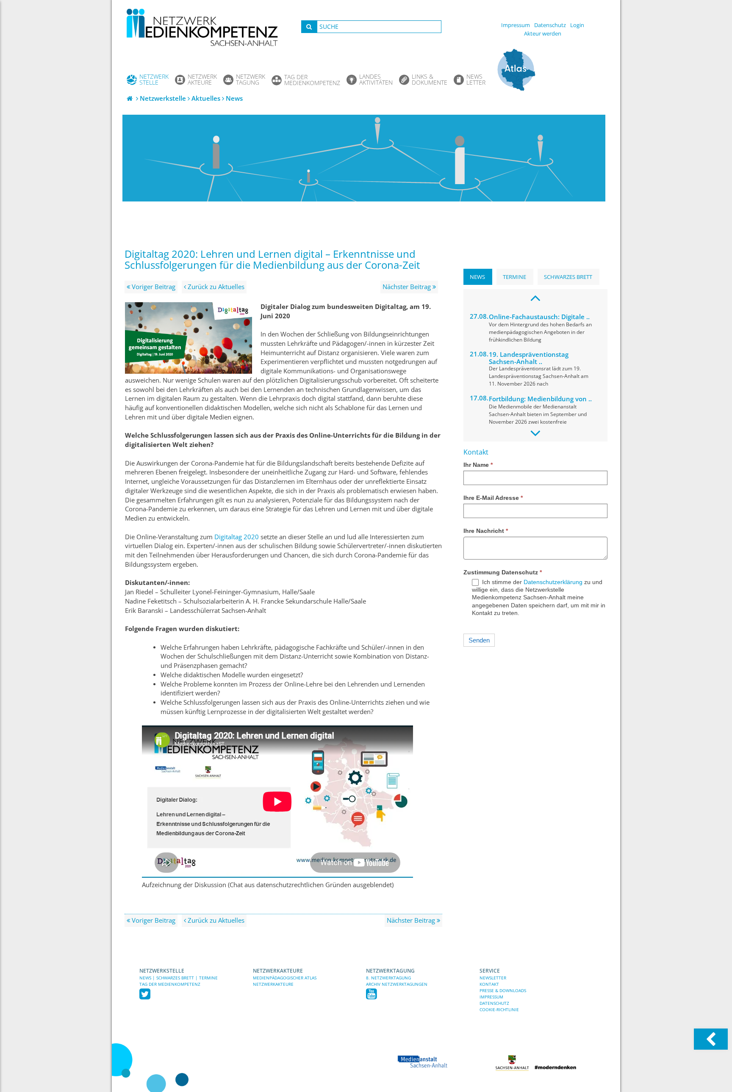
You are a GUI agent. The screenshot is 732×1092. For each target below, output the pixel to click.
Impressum (515, 25)
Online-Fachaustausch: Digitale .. (539, 316)
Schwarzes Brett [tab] (568, 277)
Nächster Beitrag (408, 287)
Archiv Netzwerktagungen (396, 984)
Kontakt (489, 984)
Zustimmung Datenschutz (502, 572)
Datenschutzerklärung (553, 582)
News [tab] (477, 277)
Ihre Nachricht (485, 530)
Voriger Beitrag (152, 287)
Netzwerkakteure (278, 970)
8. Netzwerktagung (388, 978)
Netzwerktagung (390, 970)
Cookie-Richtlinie (499, 1009)
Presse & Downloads (503, 990)
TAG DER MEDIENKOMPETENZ (169, 984)
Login (577, 25)
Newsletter (493, 978)
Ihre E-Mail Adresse (493, 497)
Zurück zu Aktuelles (215, 287)
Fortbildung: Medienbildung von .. (540, 398)
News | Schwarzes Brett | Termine (178, 978)
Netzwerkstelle (161, 970)
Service (490, 970)
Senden (479, 640)
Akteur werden (542, 33)
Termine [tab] (514, 277)
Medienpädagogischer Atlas (284, 978)
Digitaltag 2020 (236, 537)
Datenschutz (550, 25)
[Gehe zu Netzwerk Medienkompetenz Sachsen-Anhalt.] (130, 98)
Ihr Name (478, 464)
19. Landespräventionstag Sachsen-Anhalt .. (528, 358)
